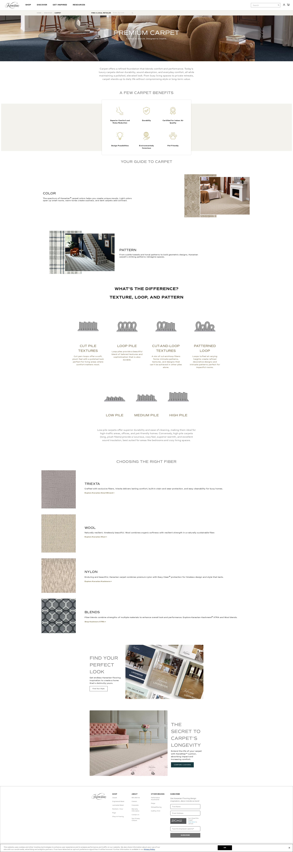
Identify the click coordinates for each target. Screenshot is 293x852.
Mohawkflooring (156, 807)
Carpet (114, 798)
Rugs (114, 813)
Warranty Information (135, 810)
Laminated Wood (118, 805)
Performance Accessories (155, 798)
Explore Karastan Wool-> (96, 537)
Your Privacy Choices (136, 819)
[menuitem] (263, 5)
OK (225, 848)
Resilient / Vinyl (117, 809)
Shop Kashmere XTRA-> (95, 622)
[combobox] (265, 5)
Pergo (153, 803)
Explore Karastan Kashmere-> (98, 581)
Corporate (135, 805)
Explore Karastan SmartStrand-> (100, 493)
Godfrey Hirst (155, 811)
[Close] (289, 847)
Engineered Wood (118, 801)
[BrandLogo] (12, 5)
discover (48, 13)
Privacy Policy (149, 849)
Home (39, 13)
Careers (134, 801)
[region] (146, 848)
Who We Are (136, 798)
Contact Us (135, 815)
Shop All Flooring (118, 816)
